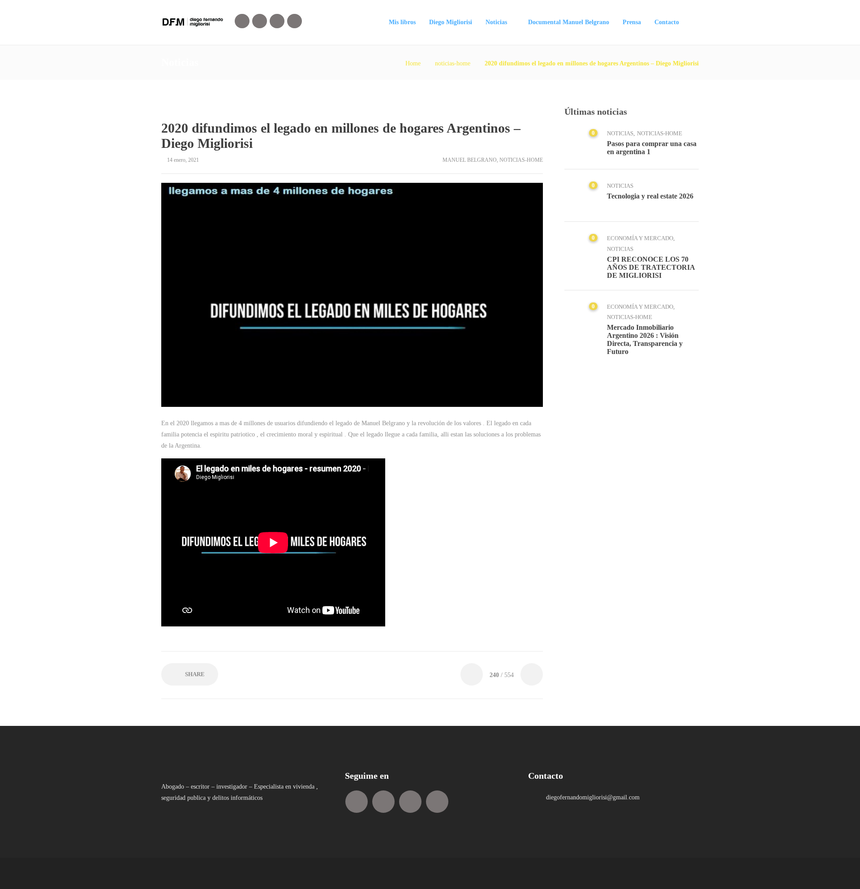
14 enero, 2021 (183, 160)
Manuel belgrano (470, 160)
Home (413, 63)
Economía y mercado (640, 238)
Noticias (496, 22)
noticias (620, 133)
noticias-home (452, 63)
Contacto (666, 22)
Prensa (632, 22)
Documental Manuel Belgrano (568, 22)
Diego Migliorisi (450, 22)
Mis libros (402, 22)
